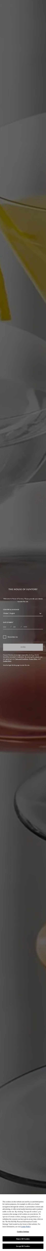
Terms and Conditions (21, 659)
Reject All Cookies (23, 1239)
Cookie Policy (7, 661)
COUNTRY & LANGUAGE (11, 609)
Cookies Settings (23, 1232)
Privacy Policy (33, 659)
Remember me (13, 637)
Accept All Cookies (23, 1246)
